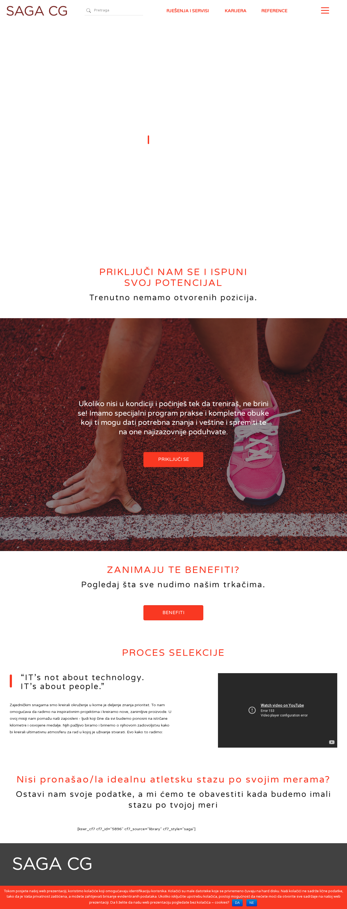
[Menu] (325, 10)
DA (237, 903)
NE (251, 903)
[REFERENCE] (315, 11)
